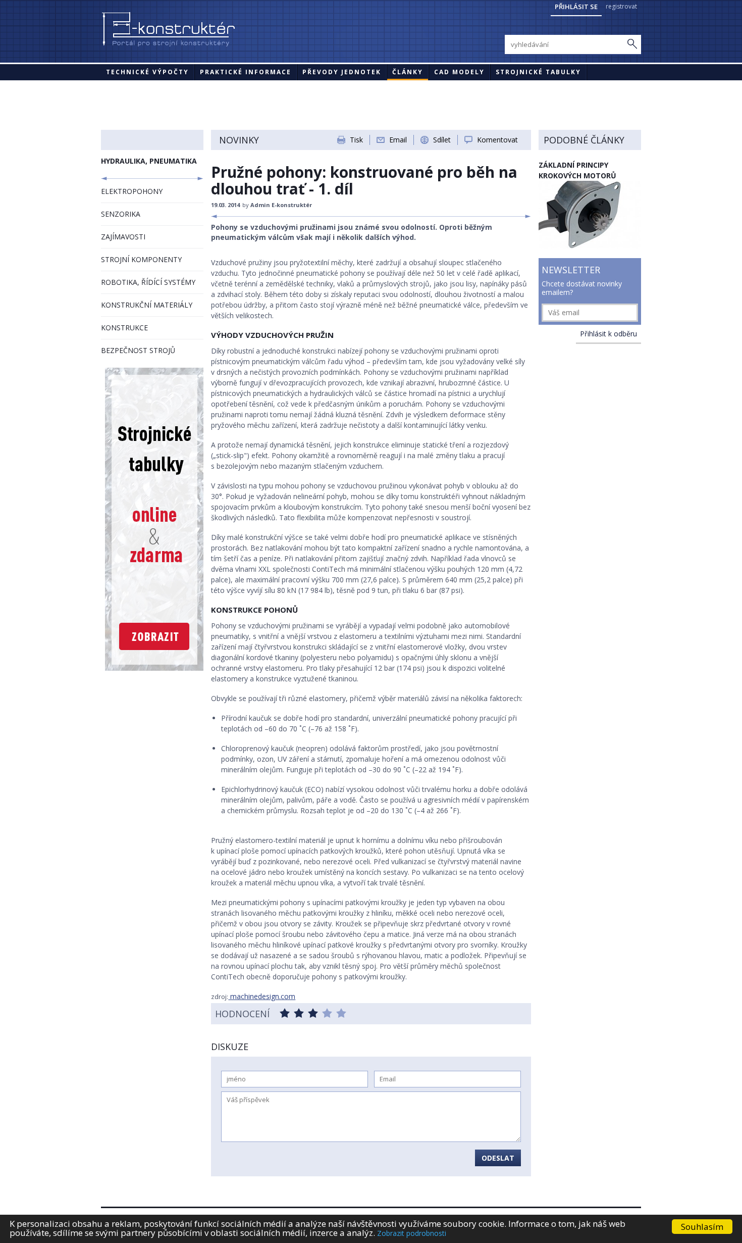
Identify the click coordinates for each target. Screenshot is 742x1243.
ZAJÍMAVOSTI (123, 236)
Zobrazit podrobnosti (411, 1233)
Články (407, 72)
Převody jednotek (341, 72)
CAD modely (459, 72)
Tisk (356, 139)
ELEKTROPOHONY (132, 191)
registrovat (621, 6)
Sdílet (442, 139)
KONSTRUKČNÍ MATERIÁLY (146, 305)
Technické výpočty (147, 72)
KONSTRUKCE (124, 327)
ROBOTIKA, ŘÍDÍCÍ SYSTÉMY (148, 282)
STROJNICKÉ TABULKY (538, 72)
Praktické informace (245, 72)
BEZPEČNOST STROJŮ (138, 350)
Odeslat (498, 1158)
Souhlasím (702, 1226)
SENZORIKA (120, 214)
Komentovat (497, 139)
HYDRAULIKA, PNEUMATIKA (149, 161)
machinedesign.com (261, 996)
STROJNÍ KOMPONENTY (141, 259)
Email (398, 139)
